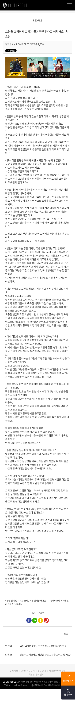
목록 (66, 634)
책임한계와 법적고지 (38, 674)
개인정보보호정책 (57, 671)
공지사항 (14, 671)
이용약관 (42, 671)
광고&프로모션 (28, 671)
